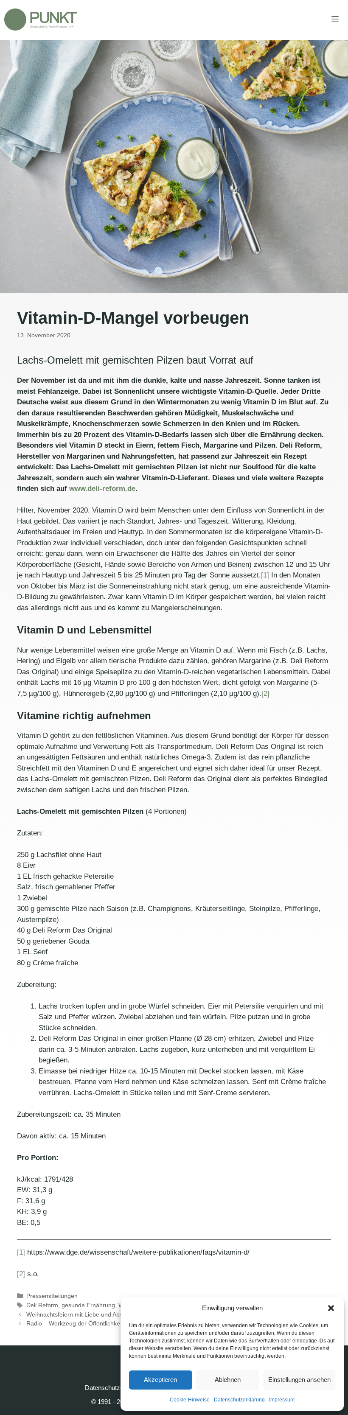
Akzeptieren (160, 1379)
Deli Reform (42, 1305)
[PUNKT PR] (40, 19)
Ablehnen (228, 1379)
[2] (265, 693)
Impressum (282, 1400)
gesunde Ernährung (88, 1305)
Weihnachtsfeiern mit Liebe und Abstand (80, 1314)
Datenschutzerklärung (239, 1400)
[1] (265, 575)
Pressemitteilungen (52, 1295)
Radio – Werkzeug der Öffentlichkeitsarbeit (83, 1323)
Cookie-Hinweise (190, 1400)
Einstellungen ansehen (299, 1379)
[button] (331, 1308)
